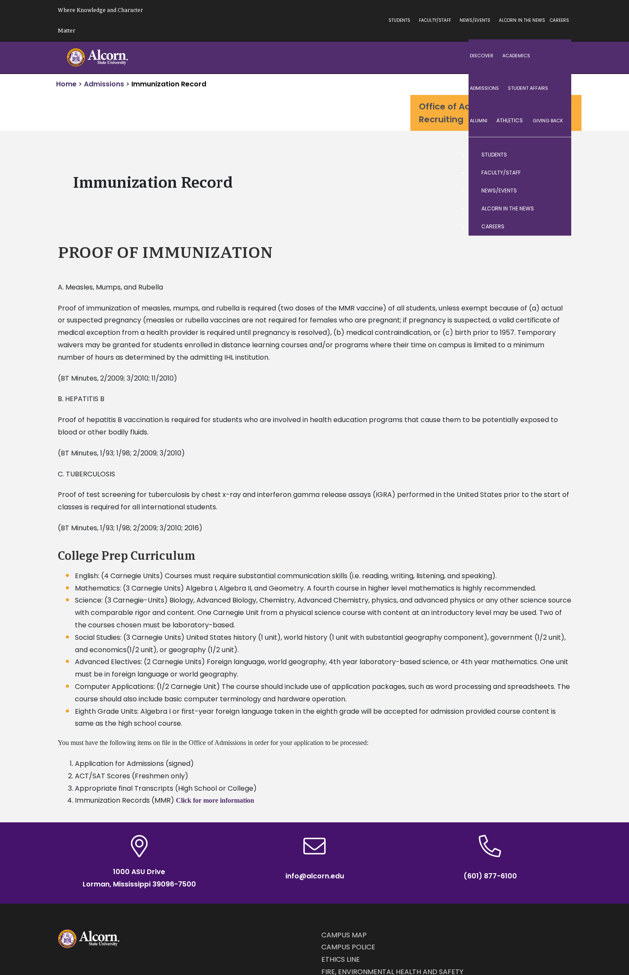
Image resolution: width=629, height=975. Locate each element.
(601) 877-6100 (490, 876)
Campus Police (348, 947)
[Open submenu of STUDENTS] (556, 155)
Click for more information (215, 800)
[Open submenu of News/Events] (556, 191)
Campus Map (344, 935)
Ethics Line (340, 959)
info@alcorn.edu (314, 876)
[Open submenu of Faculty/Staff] (556, 173)
